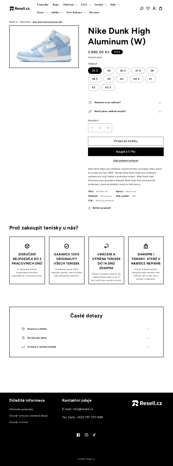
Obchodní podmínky (21, 409)
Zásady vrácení (18, 422)
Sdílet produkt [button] (101, 207)
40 (122, 78)
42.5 (108, 87)
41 (150, 78)
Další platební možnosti (126, 160)
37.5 (138, 70)
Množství (93, 120)
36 (108, 70)
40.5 (136, 78)
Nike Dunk (25, 22)
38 (152, 70)
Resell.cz (13, 22)
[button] (70, 4)
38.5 (95, 78)
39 (108, 78)
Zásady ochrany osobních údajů (28, 415)
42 (93, 87)
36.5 (123, 70)
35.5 (95, 70)
